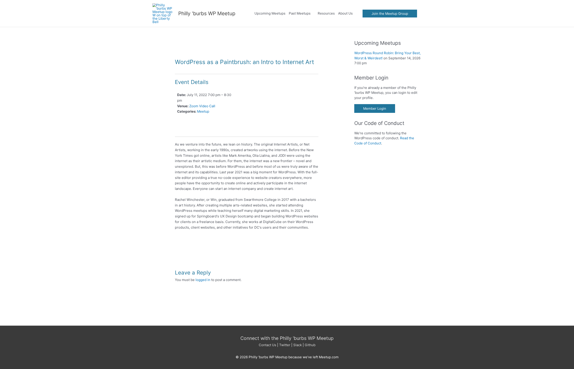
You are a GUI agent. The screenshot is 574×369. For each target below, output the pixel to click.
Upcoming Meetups (269, 13)
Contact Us (267, 345)
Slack (297, 345)
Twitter (284, 345)
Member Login (374, 108)
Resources (326, 13)
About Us (345, 13)
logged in (203, 280)
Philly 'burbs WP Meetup (206, 13)
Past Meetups (300, 13)
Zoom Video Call (202, 106)
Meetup (203, 111)
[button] (390, 13)
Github (310, 345)
